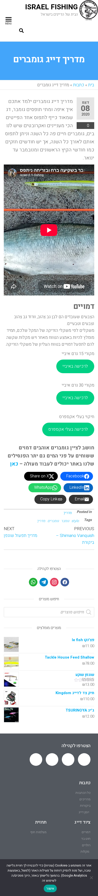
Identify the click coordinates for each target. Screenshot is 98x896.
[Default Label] (43, 582)
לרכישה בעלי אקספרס (68, 429)
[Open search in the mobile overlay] (49, 612)
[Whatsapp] (84, 759)
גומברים (53, 521)
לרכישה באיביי (75, 366)
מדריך (67, 512)
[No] (91, 877)
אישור (50, 888)
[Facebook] (65, 582)
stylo (75, 521)
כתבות (78, 85)
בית (91, 85)
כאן (14, 464)
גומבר (65, 521)
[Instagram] (54, 582)
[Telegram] (68, 759)
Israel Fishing (51, 7)
